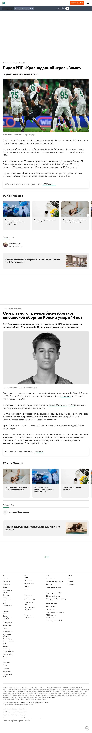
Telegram (27, 586)
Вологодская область (7, 635)
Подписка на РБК (28, 603)
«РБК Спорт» (49, 183)
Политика (6, 579)
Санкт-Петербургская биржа (38, 702)
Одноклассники (29, 583)
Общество (6, 584)
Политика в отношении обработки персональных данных (24, 717)
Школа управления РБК (54, 621)
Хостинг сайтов (51, 603)
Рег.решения (50, 606)
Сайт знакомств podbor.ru (55, 612)
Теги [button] (12, 237)
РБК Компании (51, 615)
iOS (69, 579)
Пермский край (8, 651)
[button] (16, 215)
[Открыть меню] (88, 3)
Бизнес (5, 587)
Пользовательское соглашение (14, 714)
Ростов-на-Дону (8, 654)
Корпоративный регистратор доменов (56, 600)
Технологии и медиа (7, 591)
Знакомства (50, 609)
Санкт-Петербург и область (7, 618)
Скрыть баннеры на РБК (29, 599)
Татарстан (6, 657)
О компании (50, 579)
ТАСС (72, 404)
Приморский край (7, 675)
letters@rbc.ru (54, 697)
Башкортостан (8, 631)
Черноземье (7, 663)
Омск (5, 628)
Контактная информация (54, 582)
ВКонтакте (28, 581)
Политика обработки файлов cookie (16, 720)
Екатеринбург (7, 623)
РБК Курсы (49, 618)
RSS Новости (29, 618)
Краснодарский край (8, 643)
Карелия (6, 668)
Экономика (6, 582)
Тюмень (5, 660)
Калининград (7, 639)
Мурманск (6, 671)
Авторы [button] (6, 237)
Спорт (5, 62)
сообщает (65, 395)
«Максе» (39, 451)
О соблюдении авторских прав (14, 711)
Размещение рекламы (53, 587)
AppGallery (71, 584)
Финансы (6, 595)
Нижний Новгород (6, 647)
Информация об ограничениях (14, 708)
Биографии (6, 598)
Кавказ (5, 665)
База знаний (7, 601)
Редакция (49, 584)
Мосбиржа (23, 702)
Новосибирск (7, 625)
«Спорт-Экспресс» (57, 404)
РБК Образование (7, 604)
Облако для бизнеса (53, 596)
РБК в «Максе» (13, 195)
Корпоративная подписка (29, 608)
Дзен (26, 589)
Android (70, 582)
